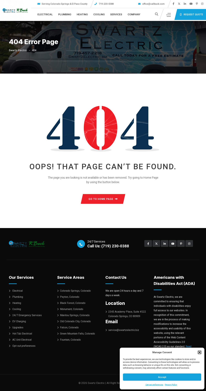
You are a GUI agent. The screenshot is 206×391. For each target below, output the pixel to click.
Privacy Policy (171, 385)
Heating (82, 14)
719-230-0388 (106, 4)
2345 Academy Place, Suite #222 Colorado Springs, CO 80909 (127, 314)
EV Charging (19, 321)
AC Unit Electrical (22, 339)
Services (116, 14)
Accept (162, 377)
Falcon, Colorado (69, 327)
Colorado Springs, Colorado (75, 290)
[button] (199, 352)
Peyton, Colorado (69, 296)
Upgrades (17, 327)
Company (134, 14)
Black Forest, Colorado (72, 303)
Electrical (45, 14)
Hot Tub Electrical (22, 333)
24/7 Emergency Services (27, 315)
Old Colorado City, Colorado (75, 321)
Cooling (99, 14)
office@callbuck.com (153, 4)
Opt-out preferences (154, 385)
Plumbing (64, 14)
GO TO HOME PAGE (101, 199)
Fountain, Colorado (70, 339)
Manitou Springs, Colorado (75, 315)
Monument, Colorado (71, 309)
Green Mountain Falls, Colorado (77, 333)
